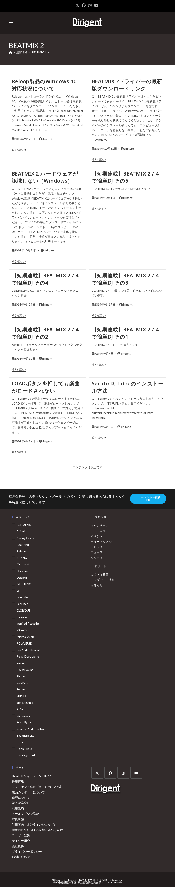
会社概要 (18, 846)
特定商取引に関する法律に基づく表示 (37, 830)
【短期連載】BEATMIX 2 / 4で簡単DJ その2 (45, 333)
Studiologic (24, 716)
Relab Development (29, 656)
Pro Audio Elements (29, 650)
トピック (97, 547)
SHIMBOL (23, 696)
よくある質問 (100, 574)
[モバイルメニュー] (11, 22)
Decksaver (23, 571)
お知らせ (97, 585)
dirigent (47, 139)
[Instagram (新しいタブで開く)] (90, 5)
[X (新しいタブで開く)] (77, 5)
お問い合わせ (21, 857)
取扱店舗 (18, 819)
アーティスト (100, 531)
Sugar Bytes (24, 722)
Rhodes (21, 676)
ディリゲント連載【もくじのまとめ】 (37, 787)
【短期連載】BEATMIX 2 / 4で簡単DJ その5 (125, 177)
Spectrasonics (25, 702)
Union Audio (24, 749)
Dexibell (22, 577)
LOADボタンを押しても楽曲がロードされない (46, 387)
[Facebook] (110, 773)
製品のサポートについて (28, 792)
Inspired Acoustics (28, 623)
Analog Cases (25, 538)
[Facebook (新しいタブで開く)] (83, 5)
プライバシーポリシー (27, 851)
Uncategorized (26, 755)
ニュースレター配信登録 (148, 498)
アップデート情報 (103, 580)
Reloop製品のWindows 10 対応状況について (44, 85)
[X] (97, 773)
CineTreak (23, 564)
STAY (20, 709)
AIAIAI (21, 531)
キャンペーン (100, 525)
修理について (21, 797)
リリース (97, 558)
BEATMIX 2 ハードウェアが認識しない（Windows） (45, 177)
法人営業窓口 (21, 803)
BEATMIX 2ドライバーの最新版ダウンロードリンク (127, 85)
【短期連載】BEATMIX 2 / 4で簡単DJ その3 (125, 279)
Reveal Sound (25, 669)
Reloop (21, 663)
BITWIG (22, 557)
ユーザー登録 (21, 835)
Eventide (22, 597)
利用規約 (18, 808)
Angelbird (23, 544)
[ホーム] (10, 52)
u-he (20, 742)
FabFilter (22, 604)
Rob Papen (23, 683)
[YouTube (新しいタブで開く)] (96, 5)
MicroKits (23, 630)
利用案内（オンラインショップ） (34, 824)
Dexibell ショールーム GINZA (31, 776)
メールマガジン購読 (25, 813)
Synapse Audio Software (32, 729)
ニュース (97, 552)
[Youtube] (136, 773)
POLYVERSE (24, 643)
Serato (21, 689)
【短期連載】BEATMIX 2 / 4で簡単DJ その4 (45, 279)
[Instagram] (123, 773)
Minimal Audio (26, 637)
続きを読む (19, 149)
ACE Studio (24, 524)
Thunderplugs (25, 735)
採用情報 (18, 781)
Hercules (22, 617)
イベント (97, 536)
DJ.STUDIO (24, 584)
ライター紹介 (21, 840)
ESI (18, 590)
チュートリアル (101, 541)
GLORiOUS (23, 610)
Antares (21, 551)
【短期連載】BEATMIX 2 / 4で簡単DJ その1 (125, 333)
